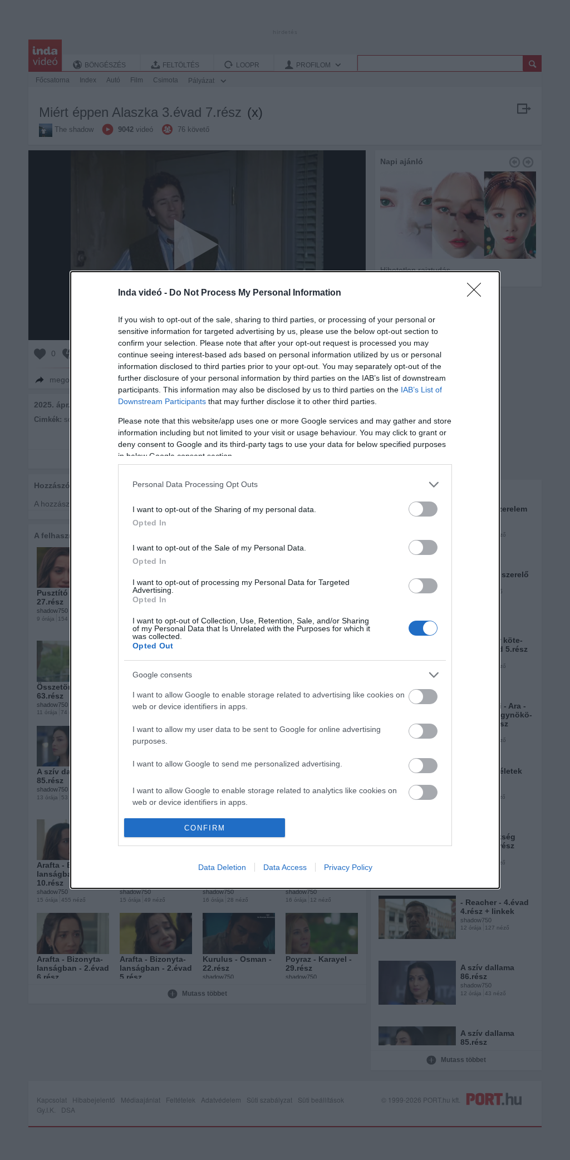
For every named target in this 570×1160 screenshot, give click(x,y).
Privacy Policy (348, 867)
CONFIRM (204, 828)
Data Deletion (222, 867)
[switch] (423, 509)
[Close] (477, 293)
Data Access (285, 867)
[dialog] (285, 580)
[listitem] (285, 484)
